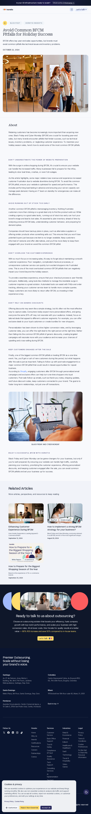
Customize (12, 808)
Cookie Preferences (83, 745)
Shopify (23, 371)
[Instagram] (17, 732)
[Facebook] (8, 732)
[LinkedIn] (13, 732)
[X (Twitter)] (4, 732)
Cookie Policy (19, 801)
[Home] (8, 9)
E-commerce (28, 520)
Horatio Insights (66, 520)
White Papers (16, 559)
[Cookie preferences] (86, 792)
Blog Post (54, 520)
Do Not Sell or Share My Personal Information (82, 753)
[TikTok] (21, 732)
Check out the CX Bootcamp (62, 3)
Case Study (16, 520)
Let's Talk (43, 638)
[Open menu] (71, 9)
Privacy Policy (9, 801)
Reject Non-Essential (29, 808)
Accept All (46, 808)
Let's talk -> (81, 9)
